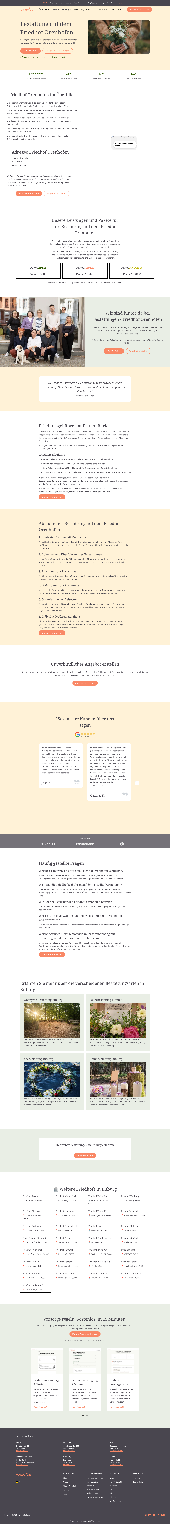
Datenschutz (138, 1482)
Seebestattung (92, 1493)
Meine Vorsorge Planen (85, 1334)
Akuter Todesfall (69, 1486)
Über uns (66, 1478)
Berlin (112, 1478)
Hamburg (113, 1486)
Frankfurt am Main (117, 1482)
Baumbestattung (92, 1482)
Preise (56, 9)
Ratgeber (66, 1494)
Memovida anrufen (29, 193)
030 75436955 (30, 50)
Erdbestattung (92, 1486)
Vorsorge (66, 9)
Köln (111, 1489)
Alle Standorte (115, 1501)
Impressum (137, 1478)
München (113, 1497)
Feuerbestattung (92, 1489)
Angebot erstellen (139, 9)
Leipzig (112, 1493)
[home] (25, 9)
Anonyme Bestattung (94, 1478)
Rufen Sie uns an (85, 282)
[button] (44, 9)
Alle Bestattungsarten (94, 1497)
